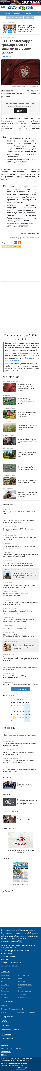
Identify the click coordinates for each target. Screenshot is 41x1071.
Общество (5, 985)
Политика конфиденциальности (19, 1060)
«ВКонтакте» (29, 358)
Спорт (3, 994)
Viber (33, 353)
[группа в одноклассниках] (10, 966)
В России (8, 891)
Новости (7, 13)
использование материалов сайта (12, 1065)
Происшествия (7, 37)
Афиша (17, 13)
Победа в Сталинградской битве (13, 1009)
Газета (6, 858)
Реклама (4, 1045)
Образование (23, 981)
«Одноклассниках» (12, 360)
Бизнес (4, 981)
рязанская (35, 238)
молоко (26, 238)
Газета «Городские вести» (11, 1048)
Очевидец (5, 997)
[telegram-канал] (2, 966)
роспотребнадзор (14, 238)
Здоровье (5, 991)
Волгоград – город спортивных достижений (18, 1012)
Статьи (5, 1020)
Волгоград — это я (10, 1029)
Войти (5, 1055)
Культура (4, 988)
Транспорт (22, 994)
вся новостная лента (20, 689)
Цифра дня (8, 828)
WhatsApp (24, 353)
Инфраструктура (24, 991)
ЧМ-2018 (4, 1006)
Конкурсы (6, 1034)
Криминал (22, 978)
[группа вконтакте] (6, 966)
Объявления (27, 13)
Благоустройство (25, 985)
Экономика (5, 978)
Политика (5, 975)
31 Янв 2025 (4, 56)
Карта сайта (6, 1052)
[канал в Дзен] (13, 966)
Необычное (22, 997)
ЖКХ (20, 988)
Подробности (8, 1016)
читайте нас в (11, 246)
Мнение (7, 777)
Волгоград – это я (12, 811)
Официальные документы (11, 963)
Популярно (9, 728)
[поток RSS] (16, 966)
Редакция (5, 959)
